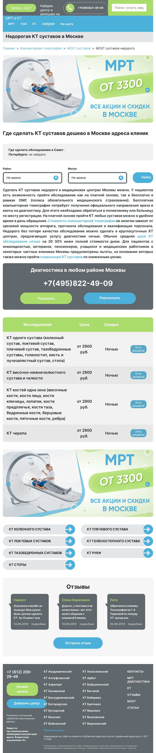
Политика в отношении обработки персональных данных (21, 718)
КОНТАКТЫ (135, 671)
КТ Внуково (52, 717)
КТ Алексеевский (95, 671)
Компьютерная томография (41, 48)
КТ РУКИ (94, 553)
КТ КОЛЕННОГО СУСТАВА (30, 529)
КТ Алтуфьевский (56, 678)
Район (7, 168)
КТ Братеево (92, 704)
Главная (9, 48)
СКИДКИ (48, 24)
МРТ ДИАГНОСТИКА (138, 679)
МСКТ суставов (79, 48)
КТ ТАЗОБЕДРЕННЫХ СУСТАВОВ (35, 553)
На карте (66, 24)
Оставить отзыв (78, 643)
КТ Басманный (54, 691)
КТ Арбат (89, 678)
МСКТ (131, 701)
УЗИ (23, 24)
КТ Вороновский (94, 723)
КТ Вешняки (91, 710)
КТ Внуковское (93, 717)
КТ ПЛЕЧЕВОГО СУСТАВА (107, 529)
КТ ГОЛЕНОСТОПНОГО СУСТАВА (113, 541)
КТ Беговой (91, 691)
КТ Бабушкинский (96, 684)
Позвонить (46, 298)
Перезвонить (109, 298)
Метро (72, 168)
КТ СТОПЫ (17, 565)
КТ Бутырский (54, 710)
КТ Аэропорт (53, 684)
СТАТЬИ (133, 708)
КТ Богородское (55, 704)
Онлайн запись (22, 689)
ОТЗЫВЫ (133, 695)
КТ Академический (58, 671)
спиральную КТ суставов (61, 257)
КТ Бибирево (92, 697)
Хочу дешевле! (138, 349)
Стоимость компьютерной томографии (81, 221)
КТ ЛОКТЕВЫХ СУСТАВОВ (30, 541)
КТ (34, 24)
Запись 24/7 (21, 8)
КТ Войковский (55, 723)
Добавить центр (27, 703)
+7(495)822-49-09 (90, 7)
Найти (146, 177)
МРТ (11, 24)
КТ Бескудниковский (59, 697)
